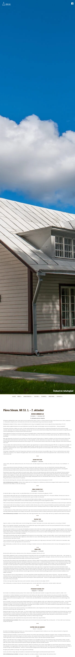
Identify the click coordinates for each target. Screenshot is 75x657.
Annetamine (51, 396)
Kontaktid (59, 396)
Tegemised (43, 396)
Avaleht (14, 396)
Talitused (36, 396)
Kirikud (19, 396)
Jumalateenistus (27, 396)
